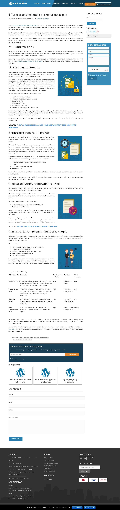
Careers (81, 3)
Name (11, 395)
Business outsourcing (26, 337)
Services (37, 3)
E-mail (11, 402)
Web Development (49, 460)
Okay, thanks (77, 507)
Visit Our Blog (48, 479)
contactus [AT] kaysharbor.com (20, 478)
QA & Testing (48, 468)
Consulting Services (49, 471)
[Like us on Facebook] (88, 458)
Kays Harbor (12, 329)
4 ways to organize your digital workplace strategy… (70, 381)
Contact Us (90, 4)
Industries (56, 3)
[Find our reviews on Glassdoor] (92, 458)
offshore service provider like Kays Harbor (30, 61)
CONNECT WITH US (85, 454)
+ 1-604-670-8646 (16, 463)
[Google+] (97, 32)
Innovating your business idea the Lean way (37, 226)
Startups (46, 18)
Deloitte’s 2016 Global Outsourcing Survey (25, 25)
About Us (73, 3)
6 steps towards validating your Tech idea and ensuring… (45, 381)
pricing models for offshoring (22, 339)
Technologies (46, 3)
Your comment (13, 417)
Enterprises (40, 18)
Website (11, 410)
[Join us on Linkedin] (85, 458)
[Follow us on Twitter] (81, 458)
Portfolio (65, 3)
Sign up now (72, 354)
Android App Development (51, 463)
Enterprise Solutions (49, 458)
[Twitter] (94, 32)
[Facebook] (88, 32)
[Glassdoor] (100, 31)
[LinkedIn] (91, 32)
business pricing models (41, 337)
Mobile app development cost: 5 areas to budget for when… (20, 381)
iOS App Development (50, 466)
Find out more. (90, 507)
